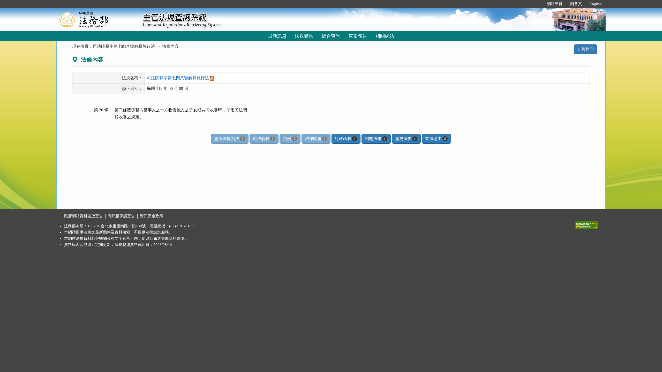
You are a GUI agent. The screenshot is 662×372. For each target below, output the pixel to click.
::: (537, 4)
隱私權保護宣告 (121, 216)
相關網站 (384, 36)
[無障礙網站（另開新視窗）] (586, 224)
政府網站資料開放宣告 (83, 216)
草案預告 (358, 36)
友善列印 (585, 49)
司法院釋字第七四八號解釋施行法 (124, 46)
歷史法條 (405, 138)
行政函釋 (345, 138)
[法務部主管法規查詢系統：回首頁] (97, 19)
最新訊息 (277, 36)
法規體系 (304, 36)
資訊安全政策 (151, 216)
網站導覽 (554, 4)
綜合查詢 (331, 36)
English (596, 4)
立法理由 (435, 138)
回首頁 (576, 4)
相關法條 (375, 138)
